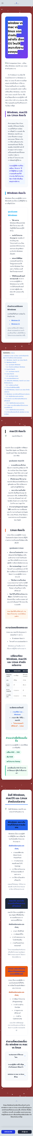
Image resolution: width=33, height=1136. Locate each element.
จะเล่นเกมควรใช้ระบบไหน (17, 1056)
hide (12, 353)
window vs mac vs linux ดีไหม (17, 1075)
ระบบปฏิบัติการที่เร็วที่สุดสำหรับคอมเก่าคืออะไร (16, 1066)
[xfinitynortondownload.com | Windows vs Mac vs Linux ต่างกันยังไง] (16, 3)
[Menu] (2, 3)
